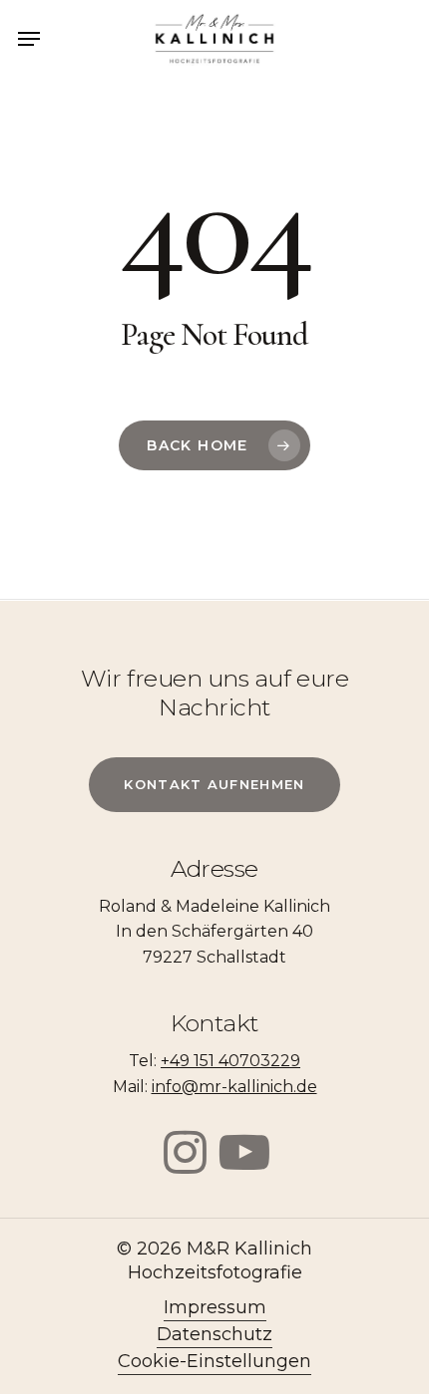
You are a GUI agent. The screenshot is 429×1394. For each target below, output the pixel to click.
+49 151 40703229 (230, 1060)
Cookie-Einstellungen (214, 1361)
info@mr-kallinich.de (234, 1086)
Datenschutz (214, 1334)
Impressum (215, 1307)
